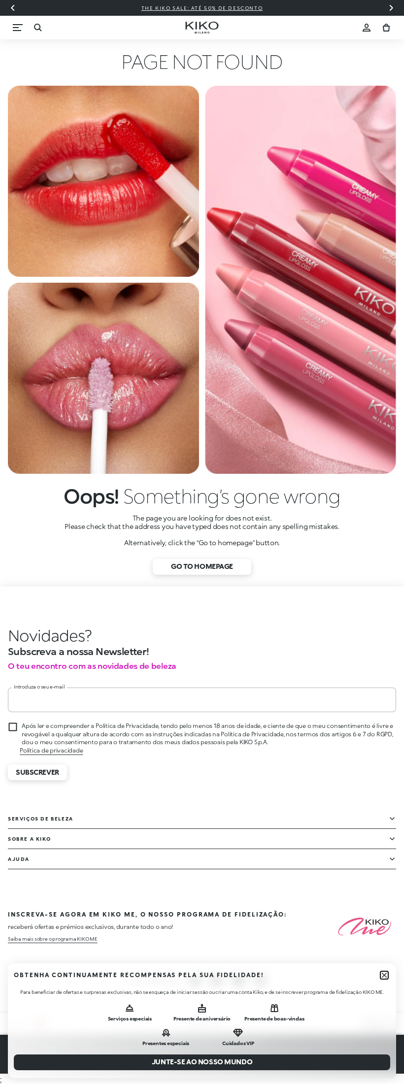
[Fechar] (384, 975)
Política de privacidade (51, 750)
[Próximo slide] (391, 8)
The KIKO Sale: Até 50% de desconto (202, 8)
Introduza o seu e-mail (39, 687)
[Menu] (18, 27)
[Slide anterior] (13, 8)
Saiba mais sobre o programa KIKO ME (53, 939)
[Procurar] (37, 27)
